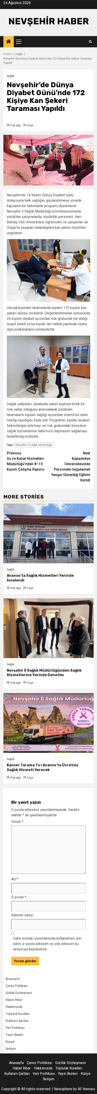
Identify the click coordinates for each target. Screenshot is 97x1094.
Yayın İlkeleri (14, 1035)
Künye (10, 1042)
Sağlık (10, 76)
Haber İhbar (14, 1000)
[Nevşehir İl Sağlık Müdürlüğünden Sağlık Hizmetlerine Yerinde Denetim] (48, 628)
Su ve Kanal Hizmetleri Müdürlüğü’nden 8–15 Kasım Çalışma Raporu (25, 461)
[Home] (8, 42)
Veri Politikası (15, 1028)
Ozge (30, 125)
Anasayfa (13, 979)
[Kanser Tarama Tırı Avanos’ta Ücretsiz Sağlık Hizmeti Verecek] (48, 723)
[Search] (90, 41)
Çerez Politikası (17, 986)
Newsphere (63, 1089)
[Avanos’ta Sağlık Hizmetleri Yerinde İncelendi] (48, 533)
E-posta (18, 897)
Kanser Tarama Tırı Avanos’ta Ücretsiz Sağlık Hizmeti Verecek (43, 767)
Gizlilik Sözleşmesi (19, 993)
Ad (14, 879)
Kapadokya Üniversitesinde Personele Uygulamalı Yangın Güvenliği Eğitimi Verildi (70, 466)
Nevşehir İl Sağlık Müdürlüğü (34, 444)
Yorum (17, 821)
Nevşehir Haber (48, 21)
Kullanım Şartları (17, 1021)
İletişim (11, 1049)
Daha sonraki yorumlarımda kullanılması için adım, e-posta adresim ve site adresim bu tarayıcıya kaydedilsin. (47, 943)
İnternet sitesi (22, 915)
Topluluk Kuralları (18, 1014)
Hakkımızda (14, 1007)
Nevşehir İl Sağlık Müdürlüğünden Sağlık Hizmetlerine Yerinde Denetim (44, 672)
